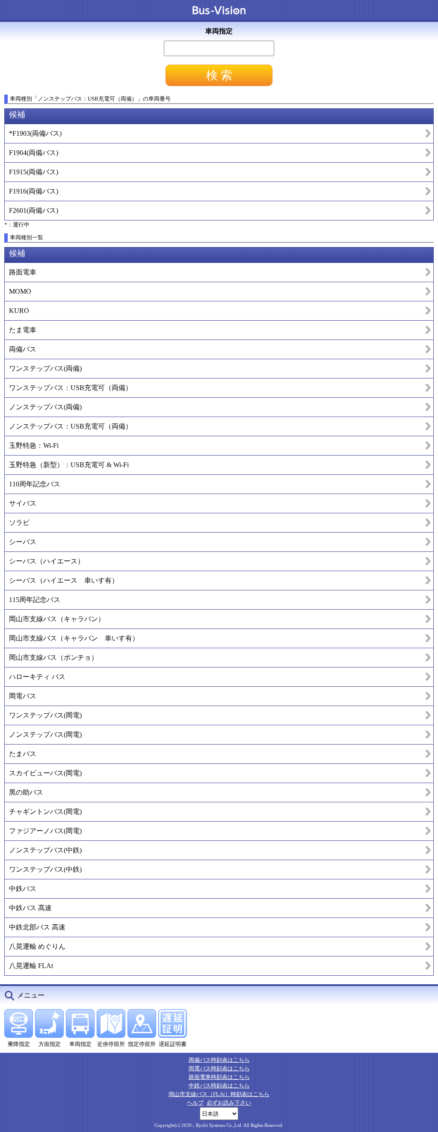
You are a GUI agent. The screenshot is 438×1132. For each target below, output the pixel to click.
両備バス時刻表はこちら (219, 1060)
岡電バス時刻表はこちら (219, 1068)
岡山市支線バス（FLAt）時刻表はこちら (219, 1094)
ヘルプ (195, 1102)
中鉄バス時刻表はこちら (219, 1085)
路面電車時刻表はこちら (219, 1077)
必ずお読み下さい (229, 1102)
